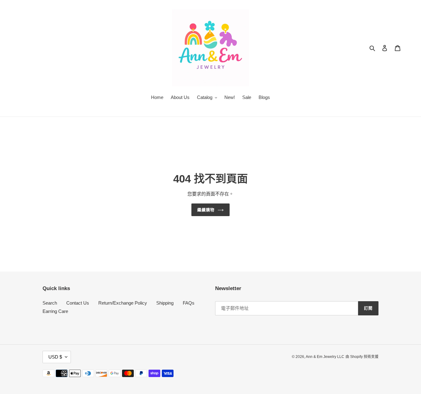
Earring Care (55, 311)
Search (50, 303)
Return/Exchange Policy (122, 303)
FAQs (188, 303)
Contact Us (77, 303)
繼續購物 (206, 209)
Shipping (165, 303)
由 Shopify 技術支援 (361, 357)
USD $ (55, 356)
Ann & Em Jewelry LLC (325, 357)
